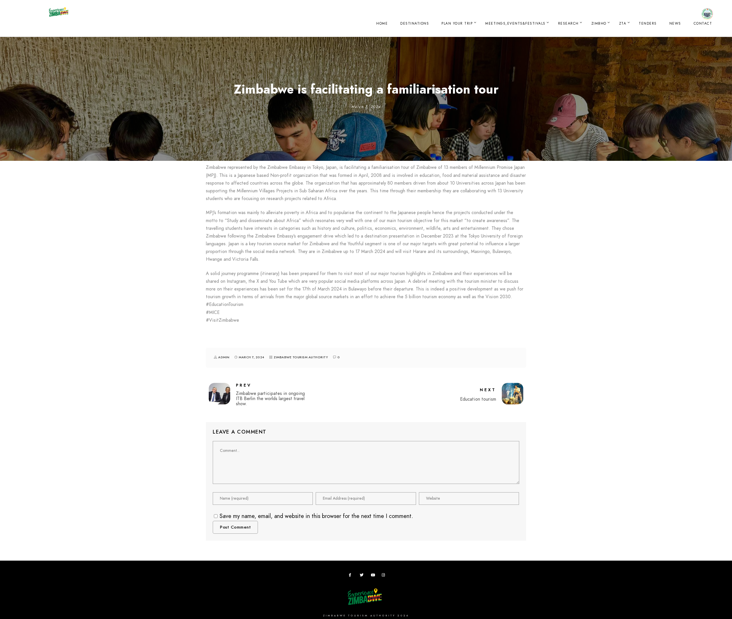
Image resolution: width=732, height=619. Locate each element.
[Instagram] (384, 576)
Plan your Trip (457, 23)
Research (568, 23)
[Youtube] (374, 576)
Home (382, 23)
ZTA (622, 23)
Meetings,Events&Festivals (515, 23)
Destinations (414, 23)
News (675, 23)
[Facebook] (352, 576)
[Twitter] (362, 576)
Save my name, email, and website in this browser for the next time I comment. (316, 516)
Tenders (648, 23)
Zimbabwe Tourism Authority (301, 357)
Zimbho (598, 23)
